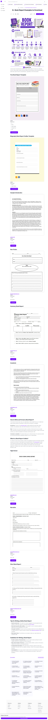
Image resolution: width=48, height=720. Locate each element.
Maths (9, 706)
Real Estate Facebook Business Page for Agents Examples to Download (27, 672)
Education (29, 708)
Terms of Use (40, 708)
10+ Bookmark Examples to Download (39, 671)
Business (21, 7)
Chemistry (9, 708)
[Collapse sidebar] (5, 1)
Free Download (14, 132)
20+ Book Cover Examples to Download (15, 676)
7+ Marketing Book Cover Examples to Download (16, 671)
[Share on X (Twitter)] (13, 14)
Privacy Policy (40, 706)
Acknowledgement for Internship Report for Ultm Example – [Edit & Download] (39, 688)
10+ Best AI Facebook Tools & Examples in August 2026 (15, 662)
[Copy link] (11, 14)
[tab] (10, 4)
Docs (19, 708)
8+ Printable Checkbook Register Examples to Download (27, 681)
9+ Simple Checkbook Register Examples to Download (38, 676)
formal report (36, 442)
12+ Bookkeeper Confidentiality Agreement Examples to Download (16, 682)
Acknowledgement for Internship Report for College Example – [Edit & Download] (16, 693)
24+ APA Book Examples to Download (39, 662)
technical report (24, 425)
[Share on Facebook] (15, 14)
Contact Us (40, 711)
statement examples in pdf (36, 630)
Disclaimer (39, 710)
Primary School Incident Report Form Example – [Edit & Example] (27, 687)
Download (13, 245)
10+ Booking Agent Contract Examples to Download (26, 667)
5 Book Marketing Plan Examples (38, 666)
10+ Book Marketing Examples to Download (38, 681)
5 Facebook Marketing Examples (15, 687)
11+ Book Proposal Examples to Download (15, 666)
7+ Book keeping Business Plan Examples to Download (27, 676)
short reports (31, 624)
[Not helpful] (34, 14)
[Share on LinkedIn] (18, 14)
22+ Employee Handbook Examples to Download (27, 662)
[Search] (44, 2)
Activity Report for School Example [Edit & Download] (27, 693)
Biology (19, 706)
